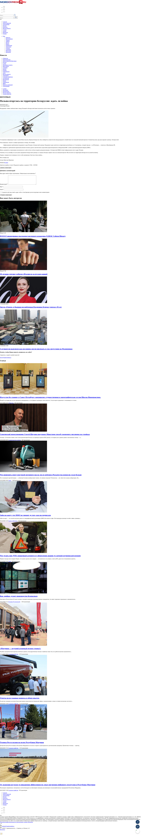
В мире (5, 33)
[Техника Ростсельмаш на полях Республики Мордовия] (23, 739)
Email (2, 189)
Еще (4, 36)
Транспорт (8, 46)
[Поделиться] (138, 822)
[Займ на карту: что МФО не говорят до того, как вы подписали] (23, 512)
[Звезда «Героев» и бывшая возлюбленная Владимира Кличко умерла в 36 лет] (23, 302)
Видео (7, 42)
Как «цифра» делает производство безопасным (18, 596)
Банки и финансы (13, 520)
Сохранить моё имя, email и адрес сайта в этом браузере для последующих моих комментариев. (26, 192)
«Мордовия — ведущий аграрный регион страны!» (20, 648)
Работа (7, 44)
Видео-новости (7, 28)
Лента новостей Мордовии (9, 61)
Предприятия (9, 38)
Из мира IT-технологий (14, 601)
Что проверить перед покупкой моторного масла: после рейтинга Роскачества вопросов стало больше (41, 475)
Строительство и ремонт (15, 440)
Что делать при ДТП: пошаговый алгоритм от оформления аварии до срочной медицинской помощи (40, 556)
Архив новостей (7, 94)
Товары (8, 40)
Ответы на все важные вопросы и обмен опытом (20, 698)
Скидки (8, 48)
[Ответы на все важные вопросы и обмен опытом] (23, 695)
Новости (8, 37)
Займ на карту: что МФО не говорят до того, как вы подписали (25, 515)
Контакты (5, 32)
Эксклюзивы (6, 24)
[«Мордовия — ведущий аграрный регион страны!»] (23, 645)
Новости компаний (8, 84)
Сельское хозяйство (8, 77)
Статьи (4, 29)
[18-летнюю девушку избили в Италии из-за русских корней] (23, 269)
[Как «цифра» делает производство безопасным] (23, 593)
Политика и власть (7, 65)
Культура (5, 27)
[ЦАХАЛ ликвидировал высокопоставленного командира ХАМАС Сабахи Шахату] (23, 231)
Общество (5, 58)
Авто (4, 73)
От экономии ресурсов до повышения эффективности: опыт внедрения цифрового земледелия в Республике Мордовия (47, 785)
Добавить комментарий (6, 167)
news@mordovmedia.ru (5, 357)
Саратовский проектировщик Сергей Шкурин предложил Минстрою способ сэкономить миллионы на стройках (45, 434)
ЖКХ (4, 83)
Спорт (4, 63)
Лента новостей (7, 23)
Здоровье (5, 67)
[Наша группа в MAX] (138, 831)
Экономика (6, 75)
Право (4, 80)
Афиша (7, 41)
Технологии (6, 82)
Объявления (9, 45)
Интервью (5, 90)
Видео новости (7, 92)
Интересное (6, 79)
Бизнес (4, 69)
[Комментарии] (138, 827)
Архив (4, 31)
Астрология (6, 78)
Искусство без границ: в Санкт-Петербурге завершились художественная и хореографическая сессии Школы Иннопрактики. (50, 397)
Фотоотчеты (6, 91)
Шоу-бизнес (6, 66)
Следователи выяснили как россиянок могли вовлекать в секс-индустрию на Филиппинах (36, 349)
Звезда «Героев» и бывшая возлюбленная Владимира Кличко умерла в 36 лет (31, 307)
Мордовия (8, 50)
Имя (1, 186)
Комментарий (4, 184)
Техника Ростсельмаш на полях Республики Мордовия (22, 742)
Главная (5, 21)
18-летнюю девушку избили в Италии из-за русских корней (23, 274)
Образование (6, 71)
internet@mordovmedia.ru (8, 826)
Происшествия (6, 59)
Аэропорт (8, 49)
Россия (4, 25)
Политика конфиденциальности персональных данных (14, 822)
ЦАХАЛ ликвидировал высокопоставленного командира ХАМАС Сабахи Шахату (33, 236)
